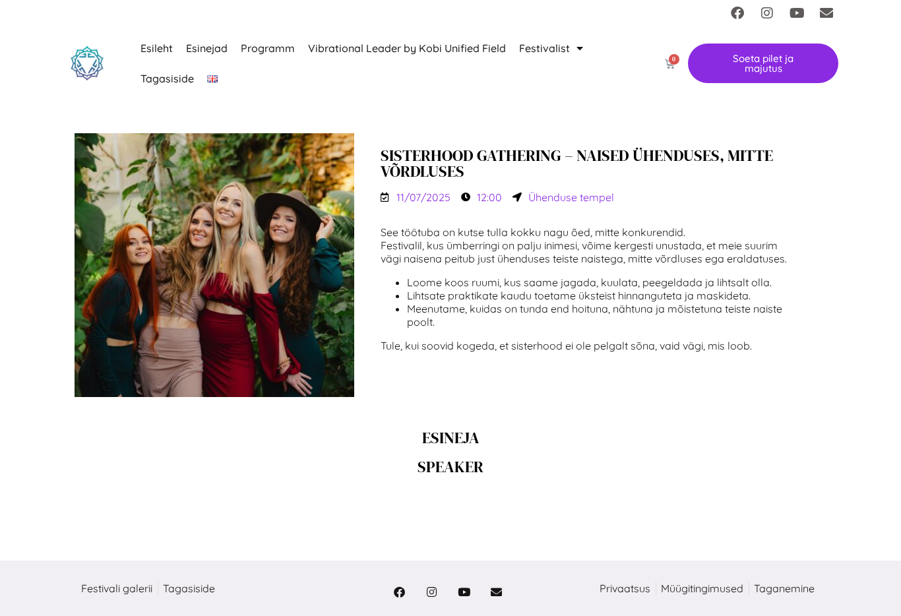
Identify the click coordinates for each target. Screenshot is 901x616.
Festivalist (544, 48)
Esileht (156, 48)
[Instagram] (767, 13)
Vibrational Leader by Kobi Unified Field (407, 48)
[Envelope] (826, 13)
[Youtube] (797, 13)
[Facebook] (737, 13)
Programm (268, 48)
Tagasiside (167, 78)
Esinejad (207, 48)
